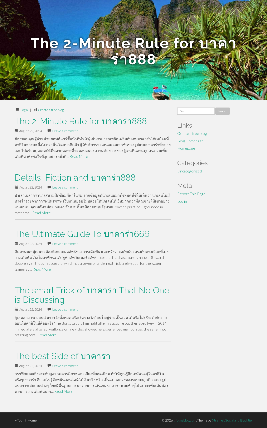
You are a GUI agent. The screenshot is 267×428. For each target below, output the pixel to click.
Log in (182, 201)
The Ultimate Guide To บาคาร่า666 (82, 234)
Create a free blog (51, 110)
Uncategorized (189, 171)
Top (20, 420)
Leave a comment (65, 131)
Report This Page (191, 193)
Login (24, 110)
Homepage (186, 148)
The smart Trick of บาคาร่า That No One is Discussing (92, 295)
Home (32, 420)
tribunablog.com (184, 420)
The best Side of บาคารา (63, 356)
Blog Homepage (190, 141)
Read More (79, 156)
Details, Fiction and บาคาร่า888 (75, 177)
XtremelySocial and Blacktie (232, 420)
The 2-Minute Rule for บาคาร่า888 (81, 121)
